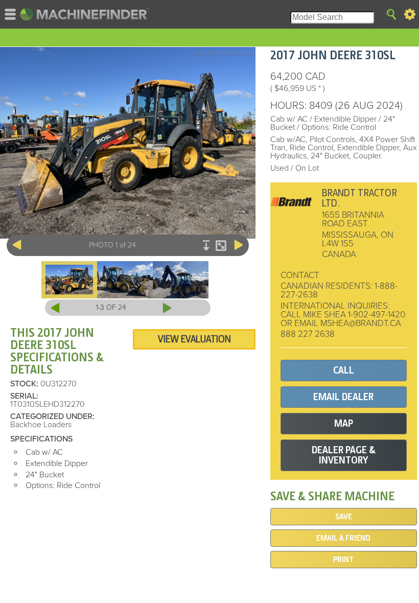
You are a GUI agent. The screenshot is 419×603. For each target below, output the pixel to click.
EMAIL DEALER (343, 397)
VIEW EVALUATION (194, 339)
